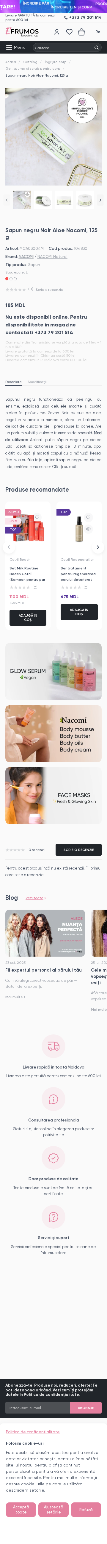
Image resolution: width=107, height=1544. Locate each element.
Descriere (13, 382)
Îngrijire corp (56, 62)
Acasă (10, 62)
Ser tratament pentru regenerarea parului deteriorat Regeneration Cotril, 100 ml (79, 579)
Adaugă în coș (28, 617)
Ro (97, 32)
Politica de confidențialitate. (52, 1394)
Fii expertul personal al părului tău (43, 970)
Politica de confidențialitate (33, 1432)
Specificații (37, 382)
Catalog (30, 62)
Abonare (86, 1408)
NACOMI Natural (52, 256)
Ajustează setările (53, 1510)
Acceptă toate (21, 1510)
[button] (7, 200)
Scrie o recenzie (49, 290)
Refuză (86, 1509)
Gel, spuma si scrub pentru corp (32, 68)
